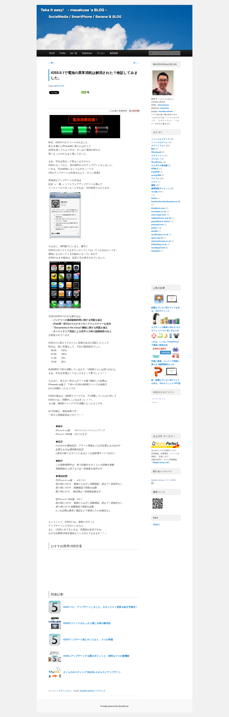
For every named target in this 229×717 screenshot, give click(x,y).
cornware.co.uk (158, 211)
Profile (62, 53)
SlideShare (87, 53)
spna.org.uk (157, 237)
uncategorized (158, 247)
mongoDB (156, 175)
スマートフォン (65, 690)
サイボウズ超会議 (159, 165)
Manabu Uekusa (157, 480)
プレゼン (101, 53)
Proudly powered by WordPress (114, 706)
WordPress (156, 161)
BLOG (52, 53)
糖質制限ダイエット (160, 188)
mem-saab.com (158, 214)
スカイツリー (157, 155)
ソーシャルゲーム (159, 142)
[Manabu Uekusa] (152, 483)
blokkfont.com (158, 208)
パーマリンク (100, 690)
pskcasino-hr (157, 224)
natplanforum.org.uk (161, 217)
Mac (153, 148)
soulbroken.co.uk (159, 234)
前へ (51, 62)
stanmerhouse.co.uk (161, 240)
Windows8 (156, 152)
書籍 (153, 185)
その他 (154, 191)
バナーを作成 (170, 480)
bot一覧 (73, 53)
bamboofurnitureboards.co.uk (165, 201)
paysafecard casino (160, 221)
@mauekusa (163, 104)
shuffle (154, 230)
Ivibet (154, 198)
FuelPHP (155, 171)
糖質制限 (114, 53)
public (154, 227)
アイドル (155, 178)
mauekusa (164, 108)
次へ (136, 62)
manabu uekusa (87, 690)
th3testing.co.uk (159, 244)
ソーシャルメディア (160, 138)
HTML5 (154, 168)
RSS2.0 (156, 524)
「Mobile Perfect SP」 (161, 462)
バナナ (154, 181)
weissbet (155, 250)
